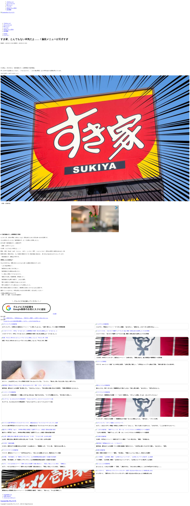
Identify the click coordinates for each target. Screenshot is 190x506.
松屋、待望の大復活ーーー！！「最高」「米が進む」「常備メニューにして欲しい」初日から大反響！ (123, 453)
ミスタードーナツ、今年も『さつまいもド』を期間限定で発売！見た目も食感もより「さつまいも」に (29, 333)
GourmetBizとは (8, 494)
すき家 (54, 313)
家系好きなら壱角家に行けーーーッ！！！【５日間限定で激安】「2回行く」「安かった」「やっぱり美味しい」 (32, 490)
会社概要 (9, 9)
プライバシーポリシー (9, 497)
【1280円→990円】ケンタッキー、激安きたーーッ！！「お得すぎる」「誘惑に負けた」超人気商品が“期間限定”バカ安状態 (129, 357)
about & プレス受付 (12, 8)
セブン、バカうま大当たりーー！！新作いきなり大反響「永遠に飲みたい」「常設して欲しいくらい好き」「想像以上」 (34, 466)
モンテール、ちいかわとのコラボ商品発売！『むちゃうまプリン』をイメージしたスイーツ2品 (27, 401)
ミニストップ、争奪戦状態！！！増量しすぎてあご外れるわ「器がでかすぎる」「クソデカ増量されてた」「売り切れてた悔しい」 (37, 395)
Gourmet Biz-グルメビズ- (8, 501)
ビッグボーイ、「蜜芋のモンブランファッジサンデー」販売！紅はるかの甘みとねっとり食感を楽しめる (124, 473)
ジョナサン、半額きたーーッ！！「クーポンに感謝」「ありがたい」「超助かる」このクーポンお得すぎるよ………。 (127, 327)
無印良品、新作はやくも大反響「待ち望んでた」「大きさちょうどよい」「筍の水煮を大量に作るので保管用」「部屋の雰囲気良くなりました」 (40, 388)
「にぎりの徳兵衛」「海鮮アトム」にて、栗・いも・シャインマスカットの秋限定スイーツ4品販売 (122, 432)
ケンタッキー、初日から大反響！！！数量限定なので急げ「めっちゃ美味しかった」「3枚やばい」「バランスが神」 (127, 418)
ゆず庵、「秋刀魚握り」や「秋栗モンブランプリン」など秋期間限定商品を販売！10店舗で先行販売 (29, 459)
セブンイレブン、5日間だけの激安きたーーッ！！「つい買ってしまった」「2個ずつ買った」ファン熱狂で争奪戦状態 (33, 327)
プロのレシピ (10, 2)
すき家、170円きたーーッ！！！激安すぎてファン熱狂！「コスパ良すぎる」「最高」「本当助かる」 (123, 439)
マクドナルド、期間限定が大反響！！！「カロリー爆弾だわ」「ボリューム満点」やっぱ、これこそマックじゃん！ (127, 395)
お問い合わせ (7, 496)
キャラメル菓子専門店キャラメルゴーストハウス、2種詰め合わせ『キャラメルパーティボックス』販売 (29, 425)
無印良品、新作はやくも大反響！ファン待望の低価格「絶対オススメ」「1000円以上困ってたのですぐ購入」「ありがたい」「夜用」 (131, 446)
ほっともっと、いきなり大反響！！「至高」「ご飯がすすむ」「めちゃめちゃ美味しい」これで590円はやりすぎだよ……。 (129, 466)
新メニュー (9, 5)
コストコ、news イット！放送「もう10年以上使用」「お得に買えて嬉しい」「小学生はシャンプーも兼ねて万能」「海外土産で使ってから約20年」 (135, 364)
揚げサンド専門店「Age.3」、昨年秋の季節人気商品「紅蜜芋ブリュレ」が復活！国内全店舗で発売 (28, 432)
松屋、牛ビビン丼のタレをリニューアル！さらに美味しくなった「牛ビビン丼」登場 (24, 340)
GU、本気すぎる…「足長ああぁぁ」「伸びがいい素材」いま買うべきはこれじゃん (26, 318)
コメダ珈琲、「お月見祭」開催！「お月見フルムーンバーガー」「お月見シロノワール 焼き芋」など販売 (124, 459)
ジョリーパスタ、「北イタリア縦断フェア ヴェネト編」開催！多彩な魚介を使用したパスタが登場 (122, 333)
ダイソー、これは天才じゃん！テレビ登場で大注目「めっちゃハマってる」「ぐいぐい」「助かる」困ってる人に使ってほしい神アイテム (39, 381)
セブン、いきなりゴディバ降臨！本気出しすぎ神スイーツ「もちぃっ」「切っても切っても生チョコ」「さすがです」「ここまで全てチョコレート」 (136, 425)
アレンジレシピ (11, 3)
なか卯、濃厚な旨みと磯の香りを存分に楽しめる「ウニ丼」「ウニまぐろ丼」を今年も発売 (26, 439)
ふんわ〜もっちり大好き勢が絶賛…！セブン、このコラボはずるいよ (22, 321)
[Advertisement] (28, 17)
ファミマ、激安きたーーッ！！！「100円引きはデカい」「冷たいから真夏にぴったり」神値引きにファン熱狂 (31, 453)
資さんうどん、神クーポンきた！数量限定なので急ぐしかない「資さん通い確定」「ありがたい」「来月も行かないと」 (128, 388)
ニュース (9, 6)
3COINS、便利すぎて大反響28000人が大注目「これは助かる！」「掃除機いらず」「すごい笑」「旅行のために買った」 (34, 446)
